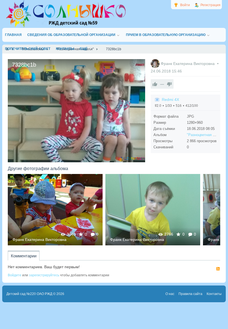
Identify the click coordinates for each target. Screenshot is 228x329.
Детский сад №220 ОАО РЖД (29, 294)
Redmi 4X (170, 99)
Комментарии (23, 255)
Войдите (14, 275)
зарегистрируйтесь (44, 275)
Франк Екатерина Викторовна (188, 63)
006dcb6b (153, 209)
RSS (218, 269)
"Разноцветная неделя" (206, 135)
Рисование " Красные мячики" (55, 209)
